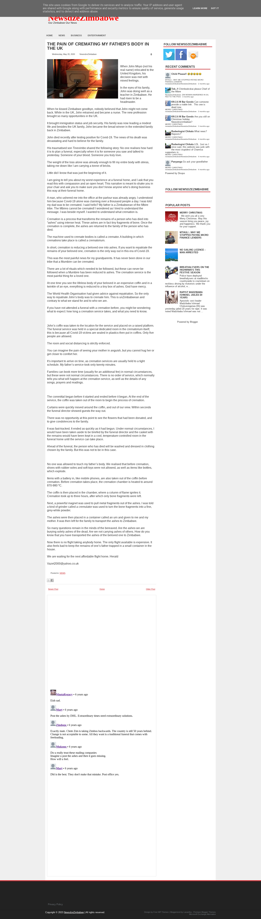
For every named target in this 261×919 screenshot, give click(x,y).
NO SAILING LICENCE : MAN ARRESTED (192, 251)
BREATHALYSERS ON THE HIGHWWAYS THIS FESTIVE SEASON (194, 270)
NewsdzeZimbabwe (83, 17)
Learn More (200, 8)
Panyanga (176, 161)
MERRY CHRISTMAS (191, 212)
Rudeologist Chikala (182, 131)
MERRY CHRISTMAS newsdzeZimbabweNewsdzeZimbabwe (181, 110)
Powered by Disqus (175, 173)
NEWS (62, 573)
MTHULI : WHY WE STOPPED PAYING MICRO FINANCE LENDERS (194, 235)
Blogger (194, 322)
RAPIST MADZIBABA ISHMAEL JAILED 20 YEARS (191, 295)
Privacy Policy (55, 904)
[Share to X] (48, 580)
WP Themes (163, 912)
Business (76, 35)
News (62, 35)
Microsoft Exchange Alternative (202, 914)
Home (49, 35)
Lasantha (188, 912)
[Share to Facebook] (52, 580)
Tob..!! (174, 89)
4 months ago (204, 139)
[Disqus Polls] (101, 641)
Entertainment (97, 35)
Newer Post (53, 589)
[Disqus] (101, 732)
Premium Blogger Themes (204, 912)
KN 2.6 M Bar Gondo (182, 102)
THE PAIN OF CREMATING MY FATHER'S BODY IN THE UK (98, 46)
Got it (215, 8)
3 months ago (188, 97)
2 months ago (204, 84)
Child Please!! (179, 74)
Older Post (150, 589)
